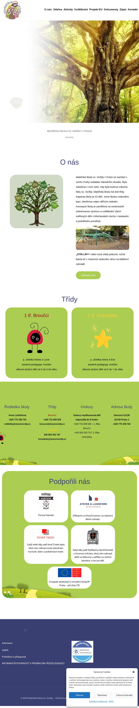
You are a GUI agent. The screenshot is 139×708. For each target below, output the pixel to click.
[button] (133, 672)
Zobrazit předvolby (124, 695)
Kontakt (133, 9)
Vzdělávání (81, 9)
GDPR (111, 701)
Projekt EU (95, 9)
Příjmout (79, 695)
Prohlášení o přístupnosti (98, 701)
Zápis (123, 9)
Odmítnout (102, 695)
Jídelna (57, 9)
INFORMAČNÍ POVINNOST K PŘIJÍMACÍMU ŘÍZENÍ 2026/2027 (33, 663)
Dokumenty (111, 9)
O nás (48, 9)
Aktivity (68, 9)
